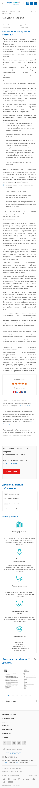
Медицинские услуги (10, 714)
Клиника (5, 726)
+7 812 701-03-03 (13, 753)
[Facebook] (22, 392)
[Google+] (20, 392)
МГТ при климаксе (11, 498)
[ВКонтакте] (25, 392)
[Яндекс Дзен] (14, 743)
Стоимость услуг (8, 718)
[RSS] (31, 11)
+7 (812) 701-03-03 (24, 406)
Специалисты (7, 729)
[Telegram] (4, 743)
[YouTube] (19, 743)
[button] (8, 695)
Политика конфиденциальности (12, 771)
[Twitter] (17, 392)
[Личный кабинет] (32, 3)
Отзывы (5, 737)
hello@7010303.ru (11, 757)
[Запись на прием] (36, 3)
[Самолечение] (10, 680)
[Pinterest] (14, 392)
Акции (4, 722)
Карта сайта (33, 775)
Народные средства (12, 508)
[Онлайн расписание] (28, 3)
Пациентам (6, 733)
